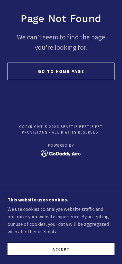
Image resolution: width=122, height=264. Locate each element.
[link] (61, 153)
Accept (61, 249)
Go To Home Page (61, 71)
